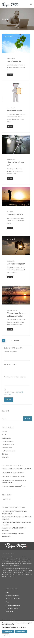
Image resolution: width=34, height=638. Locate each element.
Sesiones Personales (12, 595)
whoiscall (5, 517)
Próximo (16, 340)
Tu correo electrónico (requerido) (14, 377)
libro (7, 592)
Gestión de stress (7, 441)
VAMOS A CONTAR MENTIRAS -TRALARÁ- (17, 469)
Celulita (4, 432)
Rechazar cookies (20, 631)
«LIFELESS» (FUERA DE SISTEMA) (13, 476)
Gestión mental (7, 447)
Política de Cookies (12, 608)
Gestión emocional (8, 444)
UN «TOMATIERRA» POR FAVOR (13, 472)
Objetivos (5, 454)
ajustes (23, 627)
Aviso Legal (9, 611)
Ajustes (6, 635)
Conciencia (8, 37)
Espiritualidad (9, 138)
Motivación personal (8, 451)
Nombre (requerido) (10, 351)
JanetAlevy (5, 528)
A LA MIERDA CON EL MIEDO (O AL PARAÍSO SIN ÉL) (14, 481)
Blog (7, 602)
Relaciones (5, 457)
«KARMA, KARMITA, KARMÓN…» (13, 486)
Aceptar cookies (8, 631)
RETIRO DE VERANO (13, 599)
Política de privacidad (13, 605)
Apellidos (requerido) (10, 364)
